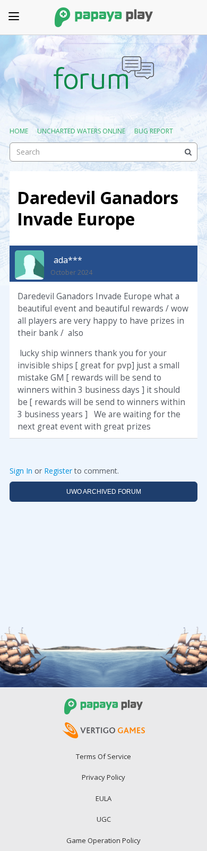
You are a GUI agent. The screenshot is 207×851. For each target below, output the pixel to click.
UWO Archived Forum (103, 491)
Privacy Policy (103, 777)
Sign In (21, 471)
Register (58, 471)
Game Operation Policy (103, 840)
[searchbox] (103, 152)
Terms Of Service (103, 756)
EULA (103, 798)
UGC (104, 819)
